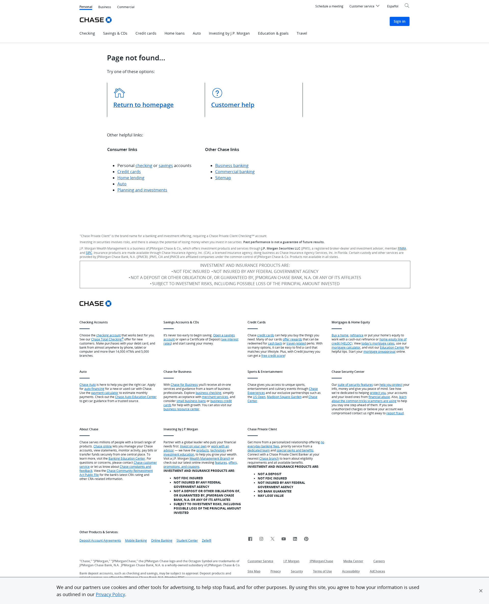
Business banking (232, 165)
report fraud (395, 413)
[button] (481, 591)
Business (104, 7)
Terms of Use (322, 571)
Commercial (125, 7)
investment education (179, 454)
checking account (108, 335)
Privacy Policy (110, 594)
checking (143, 165)
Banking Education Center (126, 458)
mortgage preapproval (379, 351)
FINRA (402, 248)
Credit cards (129, 171)
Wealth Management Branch (209, 458)
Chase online (102, 446)
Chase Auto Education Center (136, 397)
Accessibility (351, 571)
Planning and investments (142, 190)
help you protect (390, 384)
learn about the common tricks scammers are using (369, 399)
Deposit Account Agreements (100, 540)
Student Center (187, 540)
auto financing (94, 389)
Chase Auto (87, 384)
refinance (356, 335)
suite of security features (355, 384)
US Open (259, 397)
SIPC (89, 253)
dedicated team (259, 450)
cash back (275, 343)
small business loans (191, 401)
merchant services (215, 397)
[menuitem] (365, 7)
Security (297, 571)
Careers (379, 561)
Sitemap (223, 178)
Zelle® (206, 540)
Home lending (130, 178)
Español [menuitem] (392, 6)
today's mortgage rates (378, 343)
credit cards (265, 335)
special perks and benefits (295, 450)
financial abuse (379, 397)
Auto (122, 184)
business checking (208, 393)
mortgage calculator (346, 347)
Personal (85, 7)
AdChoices (377, 571)
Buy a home (340, 335)
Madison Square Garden (284, 397)
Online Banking (161, 540)
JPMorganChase (321, 561)
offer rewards (292, 339)
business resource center (181, 409)
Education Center (392, 347)
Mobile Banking (136, 540)
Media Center (353, 561)
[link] (250, 539)
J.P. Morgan (291, 561)
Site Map (254, 571)
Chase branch (269, 458)
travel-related (296, 343)
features (221, 462)
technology (218, 450)
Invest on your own (193, 446)
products (202, 450)
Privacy (275, 571)
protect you (378, 393)
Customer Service (260, 561)
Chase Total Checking (107, 339)
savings (166, 165)
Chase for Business (184, 384)
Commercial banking (235, 171)
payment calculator (104, 393)
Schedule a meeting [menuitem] (329, 6)
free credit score (273, 355)
